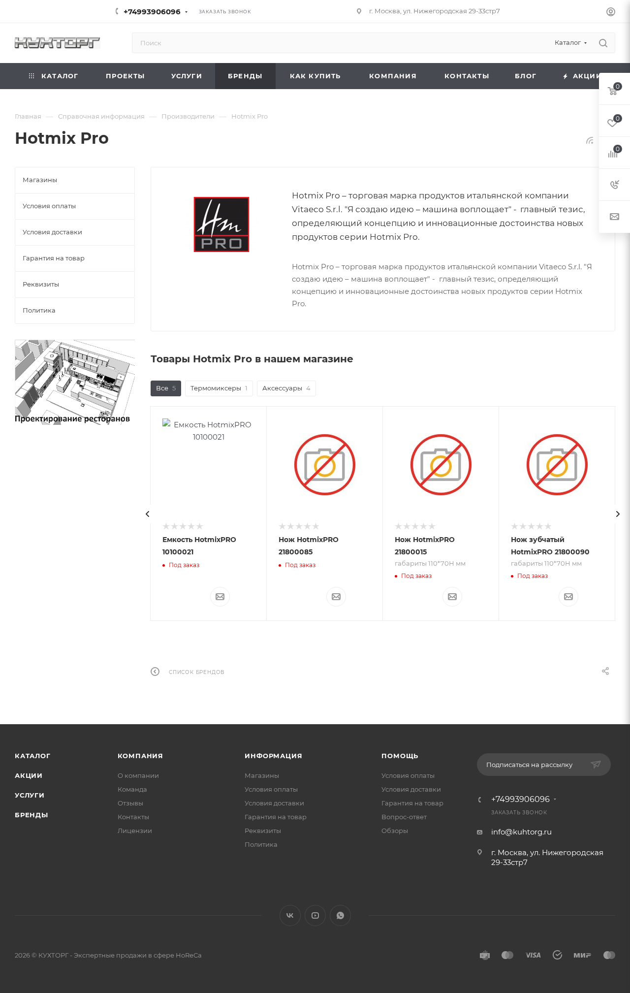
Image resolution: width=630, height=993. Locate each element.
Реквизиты (263, 830)
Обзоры (394, 830)
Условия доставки (274, 803)
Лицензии (135, 830)
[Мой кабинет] (610, 13)
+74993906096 (152, 11)
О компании (138, 775)
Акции (29, 775)
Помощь (399, 756)
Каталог (33, 756)
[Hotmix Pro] (221, 224)
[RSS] (589, 140)
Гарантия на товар (276, 817)
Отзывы (130, 803)
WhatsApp (340, 915)
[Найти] (603, 42)
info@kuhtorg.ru (521, 831)
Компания (140, 756)
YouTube (315, 915)
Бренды (31, 815)
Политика (261, 844)
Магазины (262, 775)
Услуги (30, 795)
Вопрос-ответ (404, 817)
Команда (132, 789)
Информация (273, 756)
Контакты (133, 817)
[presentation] (148, 514)
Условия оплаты (271, 789)
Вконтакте (290, 915)
